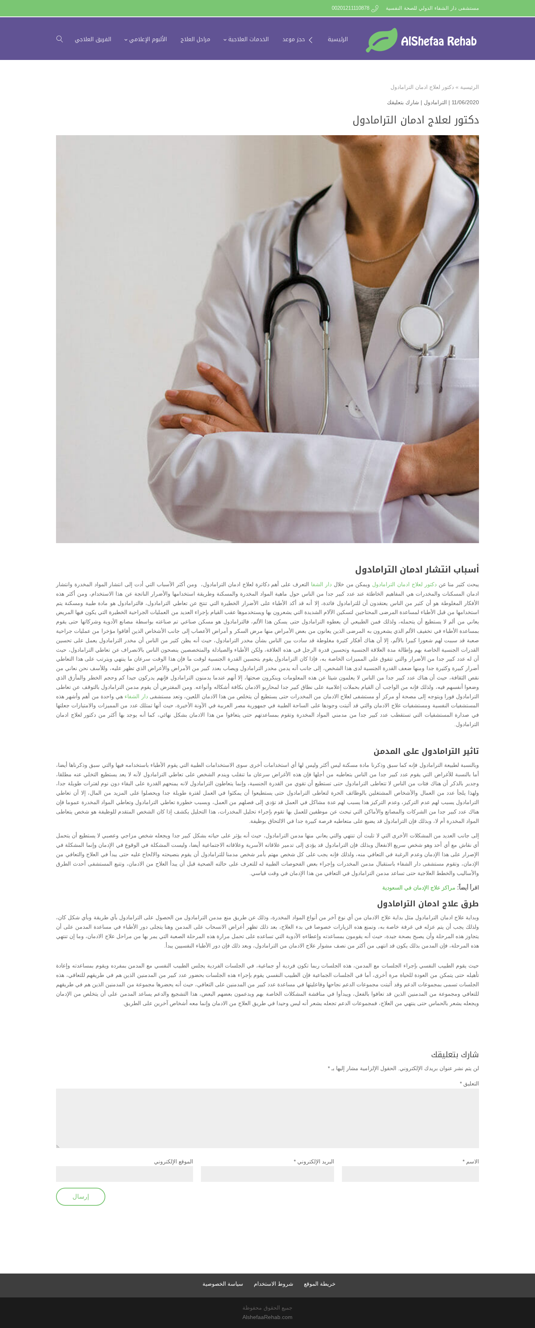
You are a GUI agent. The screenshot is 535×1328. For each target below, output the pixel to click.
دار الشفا (321, 584)
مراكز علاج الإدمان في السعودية (418, 887)
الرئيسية (469, 87)
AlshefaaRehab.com (267, 1317)
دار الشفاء (136, 696)
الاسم (471, 1161)
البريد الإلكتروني (314, 1161)
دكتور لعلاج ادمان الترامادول (404, 584)
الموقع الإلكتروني (173, 1161)
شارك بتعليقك (403, 102)
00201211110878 (350, 8)
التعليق (469, 1083)
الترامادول (435, 102)
